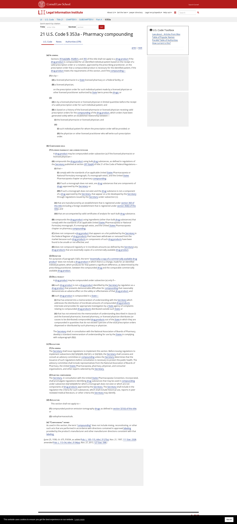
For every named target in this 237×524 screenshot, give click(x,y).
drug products (80, 236)
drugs (59, 186)
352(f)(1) (74, 59)
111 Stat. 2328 (129, 439)
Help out (166, 12)
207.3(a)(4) (89, 164)
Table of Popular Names (163, 37)
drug (95, 161)
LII (41, 19)
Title (42, 26)
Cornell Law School (57, 4)
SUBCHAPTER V (86, 19)
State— (95, 295)
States (110, 172)
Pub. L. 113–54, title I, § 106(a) (66, 442)
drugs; (115, 92)
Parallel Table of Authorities (165, 40)
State (82, 80)
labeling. (50, 434)
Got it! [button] (229, 520)
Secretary (60, 164)
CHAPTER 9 (71, 19)
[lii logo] (66, 12)
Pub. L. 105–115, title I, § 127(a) (95, 439)
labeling (127, 428)
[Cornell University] (41, 4)
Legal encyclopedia (153, 12)
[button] (198, 12)
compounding (83, 112)
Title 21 (60, 19)
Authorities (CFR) (73, 41)
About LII (111, 12)
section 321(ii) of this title (124, 408)
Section (72, 26)
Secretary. (99, 369)
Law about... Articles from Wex (166, 34)
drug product (122, 59)
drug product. (64, 270)
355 (85, 59)
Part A (99, 19)
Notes (59, 41)
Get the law (121, 12)
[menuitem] (111, 12)
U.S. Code (49, 19)
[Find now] (198, 13)
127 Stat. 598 (100, 442)
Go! (101, 27)
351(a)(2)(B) (64, 59)
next (140, 47)
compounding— (118, 70)
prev (134, 47)
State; (117, 309)
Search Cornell (194, 5)
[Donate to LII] (175, 12)
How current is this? (161, 43)
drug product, (103, 112)
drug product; (121, 291)
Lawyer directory (136, 12)
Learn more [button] (80, 519)
